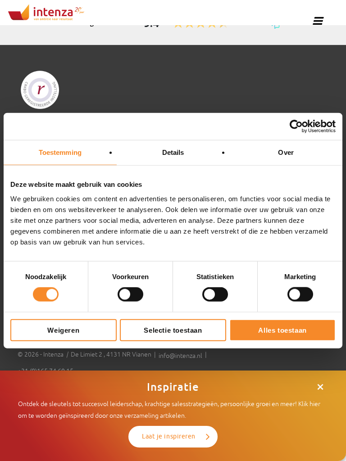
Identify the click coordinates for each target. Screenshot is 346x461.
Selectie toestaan (173, 330)
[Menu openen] (317, 21)
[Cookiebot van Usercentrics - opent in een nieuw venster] (296, 126)
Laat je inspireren (169, 436)
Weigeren (63, 330)
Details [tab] (173, 152)
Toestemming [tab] (60, 152)
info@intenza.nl (180, 355)
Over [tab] (285, 152)
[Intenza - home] (46, 12)
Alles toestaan (282, 330)
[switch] (130, 294)
